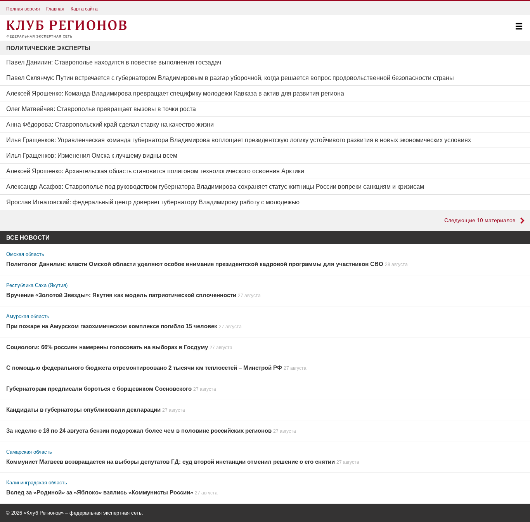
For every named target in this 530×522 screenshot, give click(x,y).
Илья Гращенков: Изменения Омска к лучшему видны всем (91, 155)
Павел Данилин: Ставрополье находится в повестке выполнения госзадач (113, 62)
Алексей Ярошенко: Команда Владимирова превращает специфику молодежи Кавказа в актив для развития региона (175, 93)
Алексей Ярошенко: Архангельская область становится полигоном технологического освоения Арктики (155, 171)
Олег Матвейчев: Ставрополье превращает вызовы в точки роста (101, 109)
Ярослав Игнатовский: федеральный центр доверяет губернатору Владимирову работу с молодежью (153, 202)
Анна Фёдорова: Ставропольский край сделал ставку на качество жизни (110, 124)
